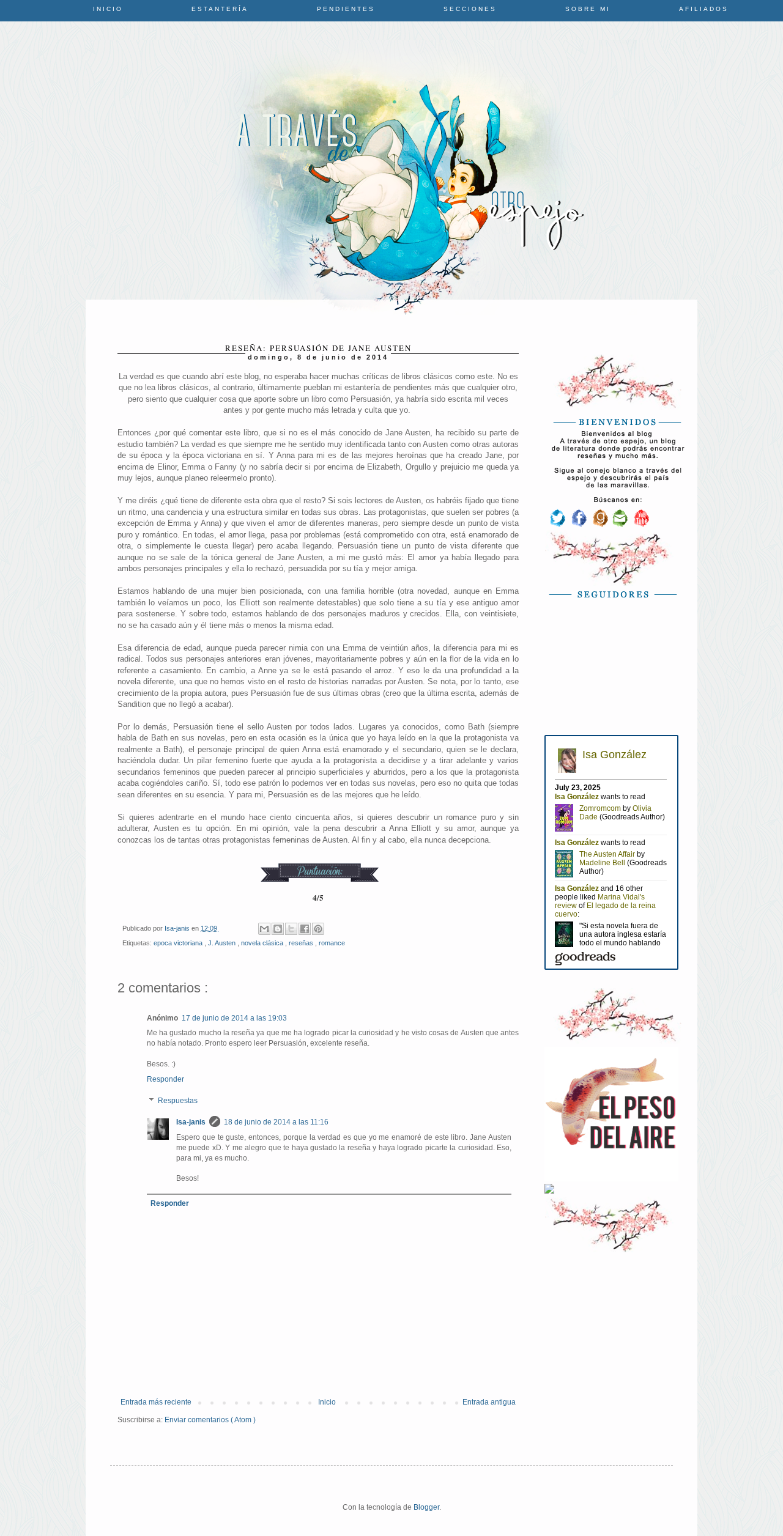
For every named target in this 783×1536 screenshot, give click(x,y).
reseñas (302, 943)
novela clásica (263, 943)
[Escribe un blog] (278, 929)
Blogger (426, 1507)
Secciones (470, 9)
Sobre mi (587, 9)
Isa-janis (191, 1122)
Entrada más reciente (156, 1402)
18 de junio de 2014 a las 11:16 (276, 1122)
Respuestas (178, 1101)
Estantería (219, 9)
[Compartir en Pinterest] (318, 929)
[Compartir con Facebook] (305, 929)
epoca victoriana (179, 943)
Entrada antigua (489, 1402)
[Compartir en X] (291, 929)
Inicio (108, 9)
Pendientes (346, 9)
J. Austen (222, 943)
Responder (165, 1079)
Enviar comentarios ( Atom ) (210, 1420)
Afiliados (704, 9)
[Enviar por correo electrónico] (264, 929)
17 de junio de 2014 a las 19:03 (234, 1018)
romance (332, 943)
